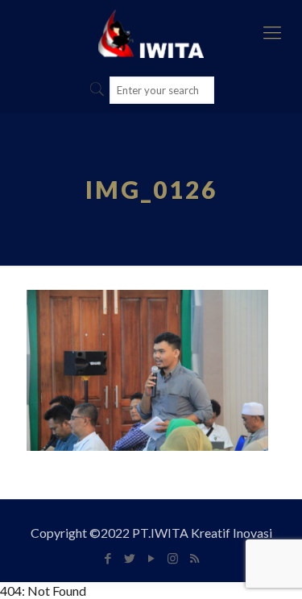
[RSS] (194, 558)
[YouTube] (151, 558)
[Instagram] (172, 558)
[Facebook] (107, 558)
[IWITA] (151, 32)
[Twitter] (129, 558)
